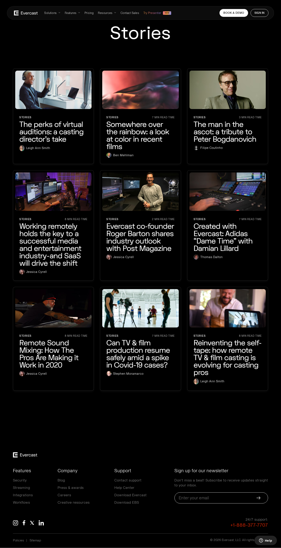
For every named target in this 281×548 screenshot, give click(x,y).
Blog (61, 480)
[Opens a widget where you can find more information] (265, 541)
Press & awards (71, 488)
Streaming (21, 488)
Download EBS (126, 502)
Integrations (23, 495)
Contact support (128, 480)
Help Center (124, 488)
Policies (18, 540)
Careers (64, 495)
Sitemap (35, 540)
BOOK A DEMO (233, 12)
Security (20, 480)
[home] (25, 13)
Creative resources (74, 502)
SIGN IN (259, 12)
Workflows (21, 502)
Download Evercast (130, 495)
